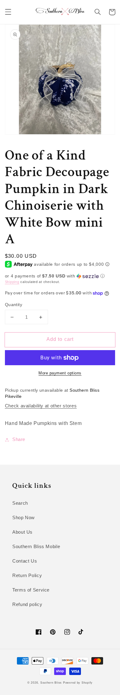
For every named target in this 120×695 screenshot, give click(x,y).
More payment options (60, 373)
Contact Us (24, 561)
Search (20, 503)
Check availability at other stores (41, 405)
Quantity (13, 304)
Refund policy (27, 604)
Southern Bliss (51, 682)
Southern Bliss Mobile (36, 546)
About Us (22, 532)
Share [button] (18, 439)
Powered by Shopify (78, 682)
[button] (8, 12)
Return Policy (27, 575)
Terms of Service (31, 590)
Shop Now (23, 517)
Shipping (12, 282)
